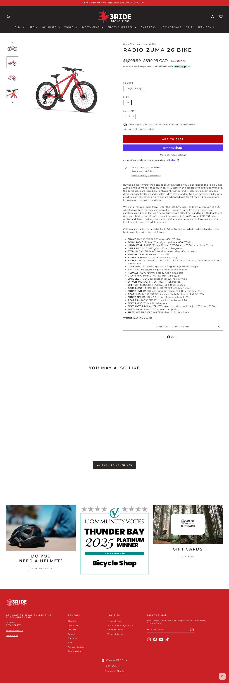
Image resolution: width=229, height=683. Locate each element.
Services (205, 27)
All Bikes (49, 27)
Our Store (72, 638)
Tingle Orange (134, 88)
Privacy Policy (114, 621)
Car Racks (148, 27)
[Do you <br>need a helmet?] (41, 528)
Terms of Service (76, 647)
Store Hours (12, 635)
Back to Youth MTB (116, 465)
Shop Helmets (41, 568)
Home (126, 44)
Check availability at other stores (145, 176)
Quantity (129, 111)
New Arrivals (171, 27)
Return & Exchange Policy (120, 625)
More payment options (173, 155)
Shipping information (173, 327)
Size (126, 97)
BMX (18, 27)
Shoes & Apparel (121, 27)
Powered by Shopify (114, 671)
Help (70, 642)
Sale (189, 27)
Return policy (74, 651)
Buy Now (188, 556)
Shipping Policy (115, 630)
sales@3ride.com (14, 630)
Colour (128, 83)
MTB (32, 27)
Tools (69, 27)
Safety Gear (91, 27)
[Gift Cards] (188, 524)
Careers (71, 634)
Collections (136, 44)
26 (127, 102)
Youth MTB (149, 44)
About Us (72, 621)
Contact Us (73, 625)
